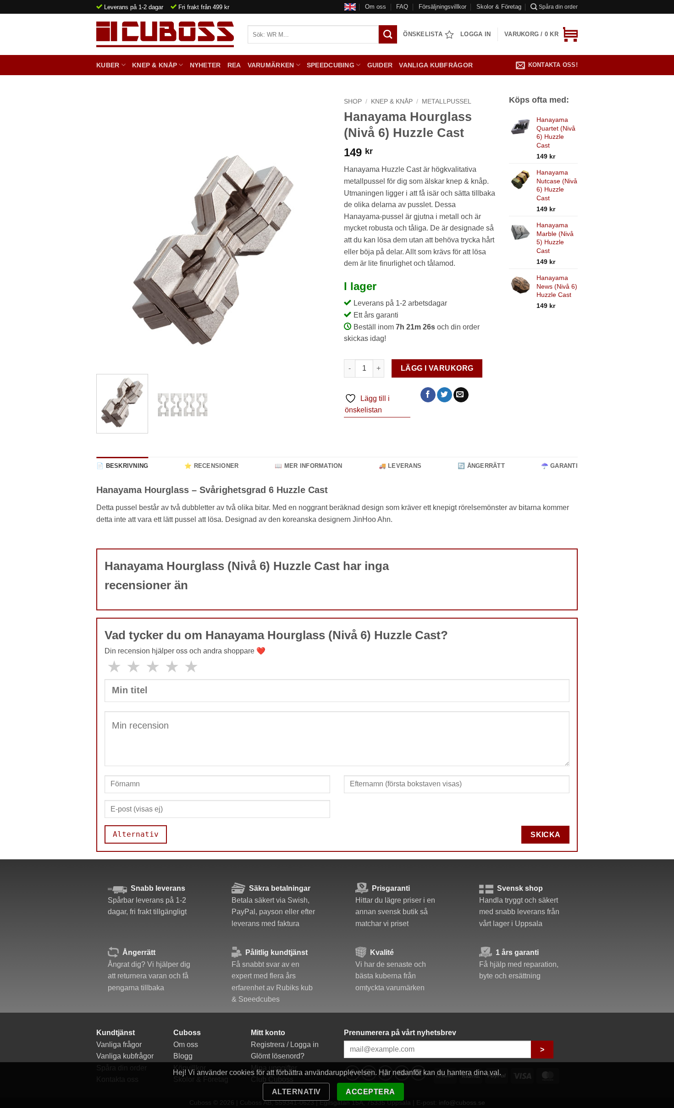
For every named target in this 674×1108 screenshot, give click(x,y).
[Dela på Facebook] (428, 395)
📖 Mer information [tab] (308, 465)
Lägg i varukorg (437, 368)
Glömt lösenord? (277, 1056)
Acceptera (370, 1092)
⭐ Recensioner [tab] (211, 465)
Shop (353, 101)
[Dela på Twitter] (444, 395)
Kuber (107, 65)
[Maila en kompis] (461, 395)
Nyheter (205, 65)
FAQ (402, 6)
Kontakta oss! (553, 64)
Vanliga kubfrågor (436, 65)
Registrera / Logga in (285, 1044)
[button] (541, 34)
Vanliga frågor (119, 1044)
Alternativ (296, 1092)
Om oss (375, 6)
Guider (380, 65)
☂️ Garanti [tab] (559, 465)
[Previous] (112, 250)
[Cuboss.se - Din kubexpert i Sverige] (165, 34)
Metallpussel (446, 101)
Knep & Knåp (154, 65)
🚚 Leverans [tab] (400, 465)
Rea (234, 65)
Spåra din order (558, 7)
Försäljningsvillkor (442, 6)
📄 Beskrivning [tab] (122, 465)
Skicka (545, 835)
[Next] (314, 250)
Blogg (183, 1056)
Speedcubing (330, 65)
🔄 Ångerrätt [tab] (481, 465)
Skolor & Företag (498, 6)
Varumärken (271, 65)
